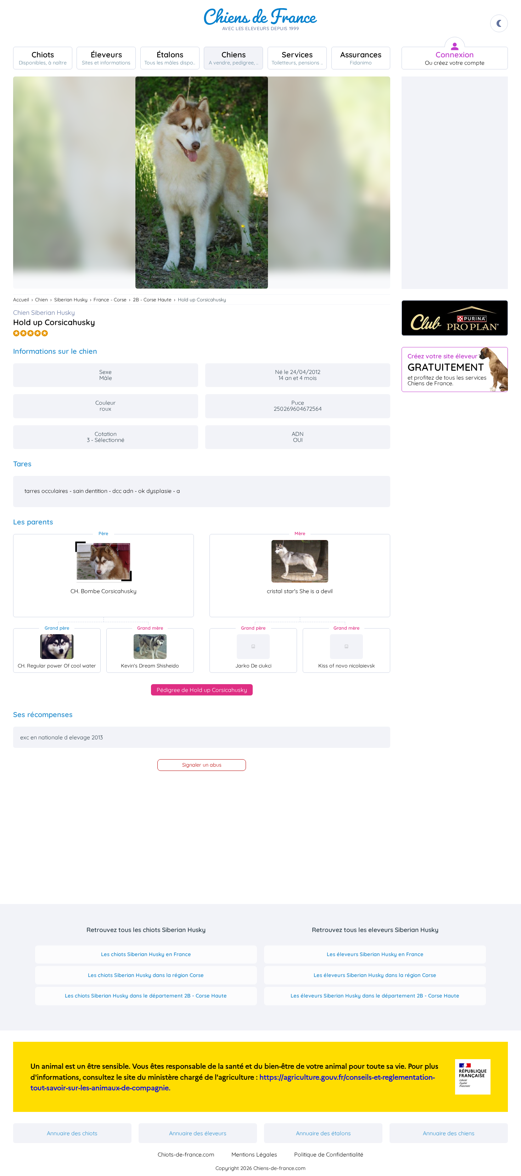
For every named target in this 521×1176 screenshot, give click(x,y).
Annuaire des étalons (323, 1133)
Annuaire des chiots (72, 1133)
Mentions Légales (254, 1154)
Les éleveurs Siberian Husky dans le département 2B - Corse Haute (375, 995)
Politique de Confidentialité (328, 1154)
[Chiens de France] (260, 23)
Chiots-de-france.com (186, 1154)
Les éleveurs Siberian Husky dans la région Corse (375, 975)
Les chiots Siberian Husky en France (146, 954)
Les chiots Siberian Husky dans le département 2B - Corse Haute (146, 995)
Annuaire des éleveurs (197, 1133)
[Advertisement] (455, 182)
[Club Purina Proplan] (455, 318)
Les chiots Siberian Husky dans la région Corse (146, 975)
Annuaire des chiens (449, 1133)
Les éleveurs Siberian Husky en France (375, 954)
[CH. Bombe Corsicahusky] (103, 561)
